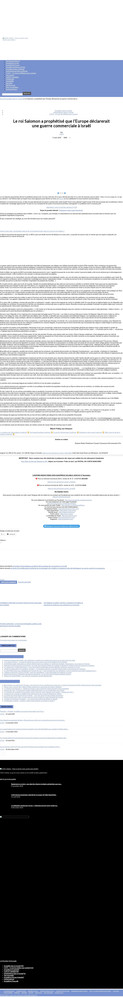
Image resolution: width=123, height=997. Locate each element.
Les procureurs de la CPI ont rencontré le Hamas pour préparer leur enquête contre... (30, 747)
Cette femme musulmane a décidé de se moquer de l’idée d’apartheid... (34, 795)
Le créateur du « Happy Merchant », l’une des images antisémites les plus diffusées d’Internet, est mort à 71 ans (42, 667)
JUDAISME (10, 81)
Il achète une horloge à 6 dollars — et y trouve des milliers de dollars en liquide (30, 699)
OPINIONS (10, 79)
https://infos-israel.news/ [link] (68, 510)
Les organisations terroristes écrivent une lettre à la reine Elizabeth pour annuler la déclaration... (34, 729)
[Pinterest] (61, 141)
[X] (54, 141)
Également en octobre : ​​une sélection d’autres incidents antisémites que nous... (36, 784)
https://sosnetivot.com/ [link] (69, 516)
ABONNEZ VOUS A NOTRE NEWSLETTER (61, 207)
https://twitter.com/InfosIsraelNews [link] (73, 505)
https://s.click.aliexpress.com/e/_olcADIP (61, 488)
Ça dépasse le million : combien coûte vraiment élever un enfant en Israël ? (29, 701)
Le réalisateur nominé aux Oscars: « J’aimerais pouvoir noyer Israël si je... (34, 805)
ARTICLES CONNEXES (8, 582)
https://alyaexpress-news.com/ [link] (68, 509)
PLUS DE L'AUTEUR (24, 582)
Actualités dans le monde (15, 69)
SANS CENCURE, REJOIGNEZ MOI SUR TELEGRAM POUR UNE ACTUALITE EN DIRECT (32, 231)
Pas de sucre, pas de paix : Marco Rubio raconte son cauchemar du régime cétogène (33, 687)
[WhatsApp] (68, 141)
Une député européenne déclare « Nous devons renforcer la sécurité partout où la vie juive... (32, 720)
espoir (61, 198)
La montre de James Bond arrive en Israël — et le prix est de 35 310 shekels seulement (33, 695)
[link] (78, 500)
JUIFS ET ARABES (12, 77)
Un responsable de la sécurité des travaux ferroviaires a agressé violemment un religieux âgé (33, 738)
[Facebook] (47, 141)
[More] (75, 141)
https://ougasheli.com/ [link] (65, 519)
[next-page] (4, 629)
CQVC (61, 134)
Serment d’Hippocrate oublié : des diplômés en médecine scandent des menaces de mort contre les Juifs (39, 660)
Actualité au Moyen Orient (15, 67)
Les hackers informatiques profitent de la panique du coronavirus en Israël (39, 566)
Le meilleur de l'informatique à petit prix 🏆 (15, 432)
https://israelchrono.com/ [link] (66, 517)
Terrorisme (10, 75)
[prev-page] (1, 629)
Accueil (2, 99)
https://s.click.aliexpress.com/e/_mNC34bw (57, 453)
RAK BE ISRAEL (12, 681)
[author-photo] (4, 578)
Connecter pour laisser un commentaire (13, 640)
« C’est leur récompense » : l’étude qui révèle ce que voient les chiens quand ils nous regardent (36, 688)
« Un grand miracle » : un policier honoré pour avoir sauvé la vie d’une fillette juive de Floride (35, 662)
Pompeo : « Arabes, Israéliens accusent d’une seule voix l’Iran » (22, 711)
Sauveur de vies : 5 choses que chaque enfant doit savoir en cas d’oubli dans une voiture (34, 690)
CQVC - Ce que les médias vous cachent (63, 114)
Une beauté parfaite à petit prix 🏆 (41, 432)
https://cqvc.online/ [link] (66, 514)
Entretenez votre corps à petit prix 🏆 (92, 432)
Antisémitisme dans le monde (17, 71)
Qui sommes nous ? (13, 61)
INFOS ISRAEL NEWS (14, 656)
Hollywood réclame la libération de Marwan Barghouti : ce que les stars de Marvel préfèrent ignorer (37, 674)
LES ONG (9, 83)
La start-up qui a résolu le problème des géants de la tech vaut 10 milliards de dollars (32, 694)
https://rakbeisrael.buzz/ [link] (67, 512)
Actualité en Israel (12, 63)
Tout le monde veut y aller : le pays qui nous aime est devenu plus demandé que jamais (33, 697)
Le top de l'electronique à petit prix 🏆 (66, 432)
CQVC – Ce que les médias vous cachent (21, 73)
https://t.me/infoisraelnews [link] (61, 497)
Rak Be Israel (10, 85)
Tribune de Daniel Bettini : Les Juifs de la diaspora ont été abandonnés (28, 676)
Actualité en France (13, 65)
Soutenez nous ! (12, 89)
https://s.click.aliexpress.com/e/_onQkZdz (61, 482)
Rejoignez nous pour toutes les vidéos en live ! (62, 526)
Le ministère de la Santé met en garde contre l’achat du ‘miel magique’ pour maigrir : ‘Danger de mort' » (39, 692)
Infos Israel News (12, 87)
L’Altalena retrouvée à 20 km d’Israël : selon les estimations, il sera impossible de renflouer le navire (38, 672)
